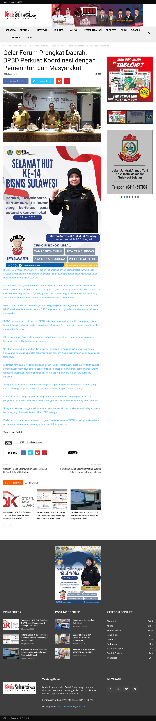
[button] (149, 33)
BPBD (22, 442)
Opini (124, 30)
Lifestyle (42, 30)
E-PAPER (135, 30)
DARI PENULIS (31, 483)
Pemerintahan (93, 30)
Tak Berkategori (115, 648)
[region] (130, 86)
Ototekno (11, 37)
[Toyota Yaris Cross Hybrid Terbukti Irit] (62, 624)
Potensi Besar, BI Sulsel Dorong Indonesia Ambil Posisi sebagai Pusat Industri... (34, 637)
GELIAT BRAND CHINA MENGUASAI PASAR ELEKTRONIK (82, 637)
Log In (28, 37)
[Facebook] (110, 689)
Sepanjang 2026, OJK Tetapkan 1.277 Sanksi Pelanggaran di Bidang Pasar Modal (17, 515)
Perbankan (112, 644)
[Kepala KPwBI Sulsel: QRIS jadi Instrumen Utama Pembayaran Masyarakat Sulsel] (86, 499)
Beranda (10, 30)
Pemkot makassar (35, 442)
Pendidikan (112, 634)
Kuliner (58, 30)
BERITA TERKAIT (13, 483)
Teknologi (112, 657)
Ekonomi (25, 30)
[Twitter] (126, 689)
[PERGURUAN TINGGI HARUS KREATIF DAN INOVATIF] (62, 653)
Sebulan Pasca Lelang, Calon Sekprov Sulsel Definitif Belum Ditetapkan (25, 470)
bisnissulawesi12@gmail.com (71, 706)
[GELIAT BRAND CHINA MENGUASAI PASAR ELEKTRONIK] (62, 639)
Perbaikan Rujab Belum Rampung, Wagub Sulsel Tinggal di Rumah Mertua (80, 470)
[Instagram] (118, 689)
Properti (111, 30)
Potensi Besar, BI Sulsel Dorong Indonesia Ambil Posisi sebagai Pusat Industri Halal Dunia (51, 515)
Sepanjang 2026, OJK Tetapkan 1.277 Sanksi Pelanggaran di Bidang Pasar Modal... (34, 623)
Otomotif (111, 639)
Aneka (74, 30)
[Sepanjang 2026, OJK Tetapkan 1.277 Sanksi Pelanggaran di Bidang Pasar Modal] (18, 499)
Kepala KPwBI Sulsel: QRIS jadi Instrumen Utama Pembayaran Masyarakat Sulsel (84, 515)
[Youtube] (135, 689)
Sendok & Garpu (115, 653)
